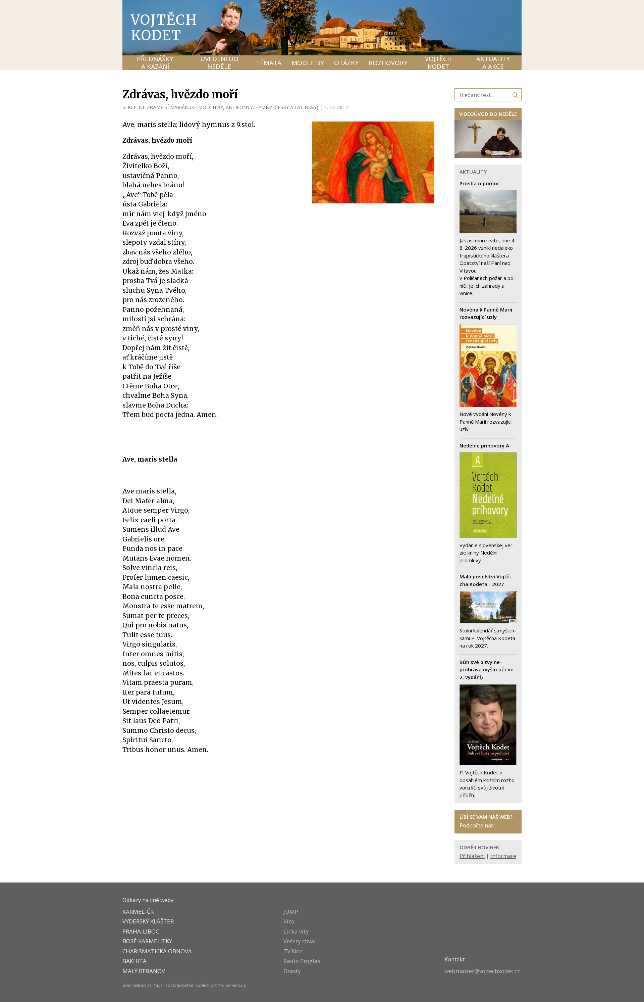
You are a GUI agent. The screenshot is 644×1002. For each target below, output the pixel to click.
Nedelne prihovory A (484, 445)
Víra (288, 921)
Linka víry (296, 931)
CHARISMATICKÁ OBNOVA (157, 951)
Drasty (292, 971)
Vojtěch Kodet (164, 27)
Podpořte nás (477, 825)
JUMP (290, 911)
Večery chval (299, 941)
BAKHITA (134, 961)
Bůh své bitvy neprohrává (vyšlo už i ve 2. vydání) (487, 669)
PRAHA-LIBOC (140, 931)
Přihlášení (472, 856)
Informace (503, 856)
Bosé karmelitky (147, 941)
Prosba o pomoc (480, 183)
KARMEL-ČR (138, 911)
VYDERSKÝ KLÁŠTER (148, 921)
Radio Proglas (301, 961)
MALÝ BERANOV (143, 971)
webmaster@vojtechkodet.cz (482, 971)
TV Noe (293, 951)
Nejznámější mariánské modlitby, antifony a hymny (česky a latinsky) (228, 107)
